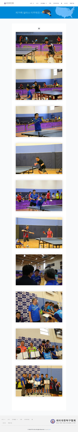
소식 (37, 3)
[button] (39, 28)
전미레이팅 (56, 3)
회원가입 (72, 3)
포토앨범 (43, 3)
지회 (50, 3)
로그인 (66, 3)
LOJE (50, 429)
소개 (31, 3)
